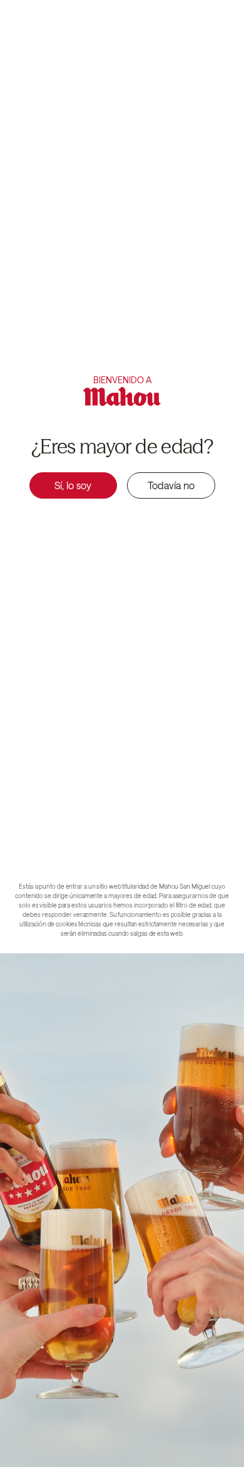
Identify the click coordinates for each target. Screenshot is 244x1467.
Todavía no (171, 485)
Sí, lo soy (72, 485)
